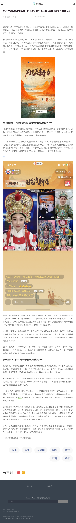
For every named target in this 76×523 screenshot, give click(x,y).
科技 (67, 450)
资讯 (14, 450)
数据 (67, 458)
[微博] (18, 472)
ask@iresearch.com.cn (13, 511)
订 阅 (63, 501)
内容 (19, 397)
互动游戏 (32, 49)
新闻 (26, 450)
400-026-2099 (10, 510)
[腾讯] (23, 472)
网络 (54, 450)
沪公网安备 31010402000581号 (11, 518)
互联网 (45, 366)
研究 (54, 458)
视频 (11, 366)
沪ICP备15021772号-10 (27, 518)
